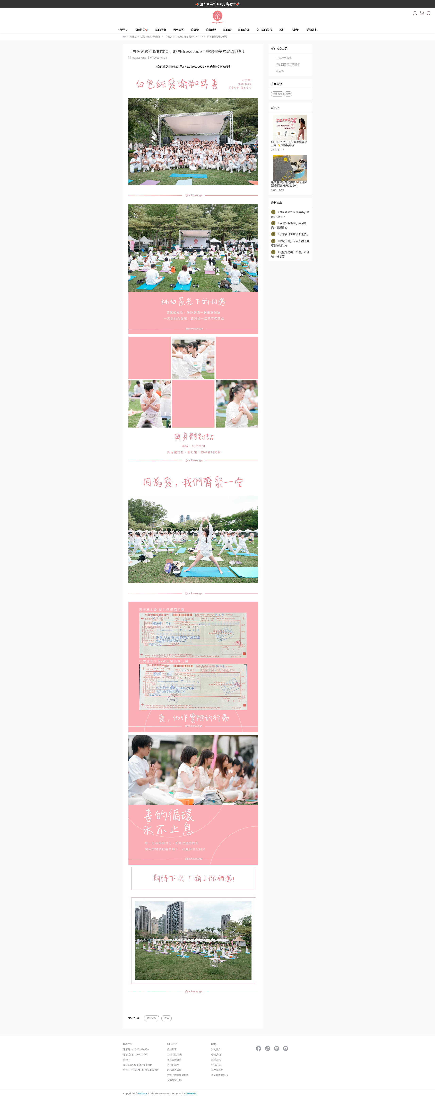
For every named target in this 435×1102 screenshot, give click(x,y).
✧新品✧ (123, 29)
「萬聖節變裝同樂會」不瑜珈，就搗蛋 (290, 254)
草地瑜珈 (151, 1018)
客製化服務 (173, 1064)
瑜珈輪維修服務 (219, 1075)
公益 (166, 1018)
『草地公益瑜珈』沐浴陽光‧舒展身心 (289, 225)
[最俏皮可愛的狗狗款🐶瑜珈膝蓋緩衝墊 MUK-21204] (290, 168)
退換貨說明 (217, 1069)
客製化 (295, 29)
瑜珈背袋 (243, 29)
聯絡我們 (216, 1054)
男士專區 (178, 29)
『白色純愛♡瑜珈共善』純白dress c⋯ (290, 214)
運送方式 (216, 1059)
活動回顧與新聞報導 (288, 64)
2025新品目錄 (174, 1054)
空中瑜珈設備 (264, 29)
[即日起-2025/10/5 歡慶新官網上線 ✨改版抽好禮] (290, 127)
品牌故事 (172, 1049)
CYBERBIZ (190, 1093)
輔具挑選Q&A (174, 1080)
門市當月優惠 (284, 58)
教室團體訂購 (174, 1059)
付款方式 (216, 1064)
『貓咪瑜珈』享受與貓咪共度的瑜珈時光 (290, 243)
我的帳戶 (216, 1049)
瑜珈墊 (195, 29)
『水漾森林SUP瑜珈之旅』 (291, 234)
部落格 (280, 71)
